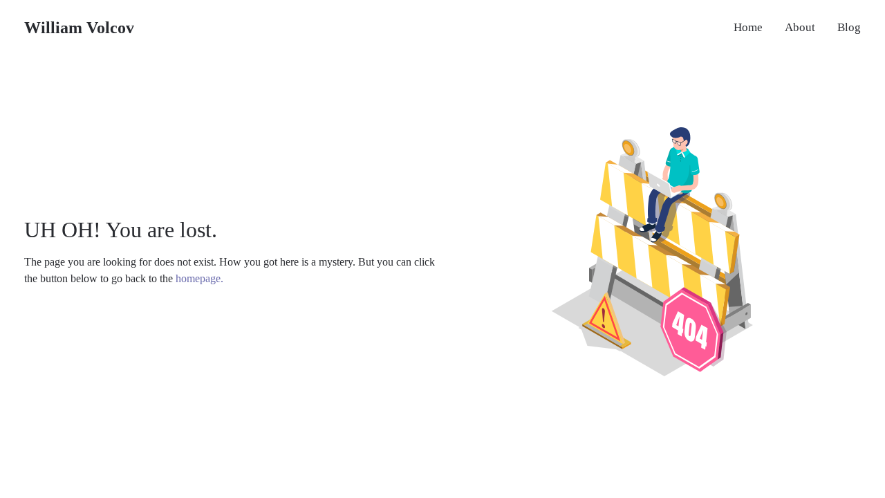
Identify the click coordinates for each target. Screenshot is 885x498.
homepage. (199, 278)
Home (748, 27)
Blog (849, 27)
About (800, 27)
